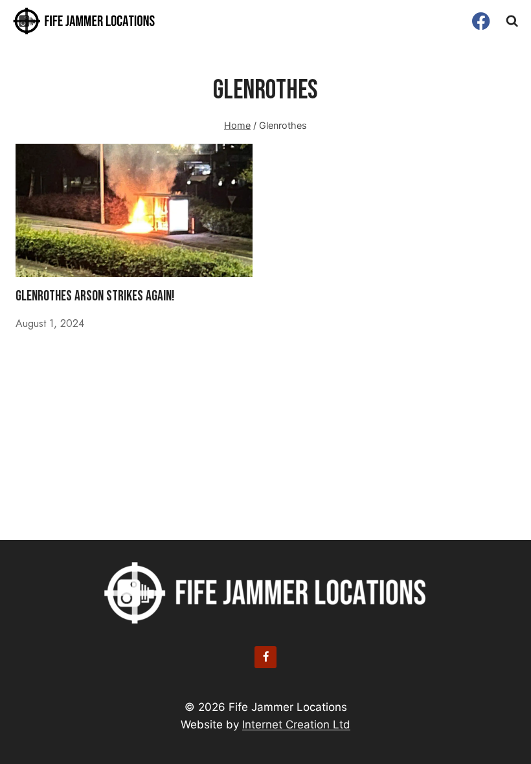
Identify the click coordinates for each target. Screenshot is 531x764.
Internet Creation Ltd (296, 724)
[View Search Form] (512, 21)
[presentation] (134, 210)
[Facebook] (481, 21)
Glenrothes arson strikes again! (95, 296)
